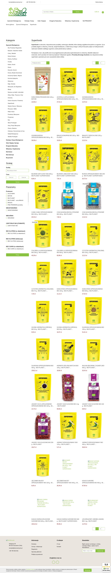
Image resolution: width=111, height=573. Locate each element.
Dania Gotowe (12, 56)
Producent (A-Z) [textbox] (36, 63)
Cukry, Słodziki (12, 53)
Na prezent (9, 157)
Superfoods (11, 103)
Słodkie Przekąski (13, 136)
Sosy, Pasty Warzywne (14, 125)
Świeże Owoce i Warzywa (15, 106)
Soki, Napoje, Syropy (12, 143)
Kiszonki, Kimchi (12, 70)
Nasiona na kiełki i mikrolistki (15, 92)
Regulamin (34, 549)
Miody (9, 89)
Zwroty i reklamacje (36, 546)
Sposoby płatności (36, 551)
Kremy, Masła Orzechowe (15, 72)
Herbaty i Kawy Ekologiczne (14, 140)
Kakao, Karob (11, 64)
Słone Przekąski (12, 122)
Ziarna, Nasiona (12, 128)
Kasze (9, 67)
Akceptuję (87, 570)
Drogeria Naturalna (56, 21)
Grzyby (10, 61)
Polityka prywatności (37, 554)
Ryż (9, 120)
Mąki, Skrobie (11, 84)
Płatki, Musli (11, 111)
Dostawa (33, 544)
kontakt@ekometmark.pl (15, 548)
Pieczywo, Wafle (12, 109)
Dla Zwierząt (10, 154)
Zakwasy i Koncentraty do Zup (16, 131)
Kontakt (59, 546)
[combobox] (40, 62)
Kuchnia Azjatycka (13, 78)
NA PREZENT (87, 21)
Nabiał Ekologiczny (13, 133)
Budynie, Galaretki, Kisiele (15, 50)
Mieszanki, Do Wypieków (14, 86)
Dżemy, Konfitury (12, 59)
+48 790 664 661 (13, 551)
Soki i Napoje (42, 21)
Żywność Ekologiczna (14, 21)
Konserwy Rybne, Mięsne (15, 75)
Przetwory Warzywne (13, 114)
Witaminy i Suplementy (72, 21)
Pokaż (17, 255)
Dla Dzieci (9, 152)
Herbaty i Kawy (29, 21)
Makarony (10, 81)
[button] (34, 540)
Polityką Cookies (30, 569)
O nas (58, 544)
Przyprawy (11, 117)
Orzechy (10, 97)
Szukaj (17, 182)
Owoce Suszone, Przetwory (15, 100)
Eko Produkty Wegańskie (15, 48)
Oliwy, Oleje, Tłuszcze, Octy (15, 95)
